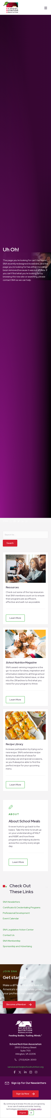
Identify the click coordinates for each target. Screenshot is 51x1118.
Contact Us (8, 935)
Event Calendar (11, 918)
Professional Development (16, 913)
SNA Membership (11, 940)
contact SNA (9, 280)
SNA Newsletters (11, 901)
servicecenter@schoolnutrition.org (25, 1066)
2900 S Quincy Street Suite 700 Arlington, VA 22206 (25, 1050)
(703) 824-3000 (27, 1059)
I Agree (22, 1112)
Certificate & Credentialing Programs (21, 907)
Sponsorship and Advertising (17, 946)
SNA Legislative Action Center (18, 929)
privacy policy (36, 1109)
